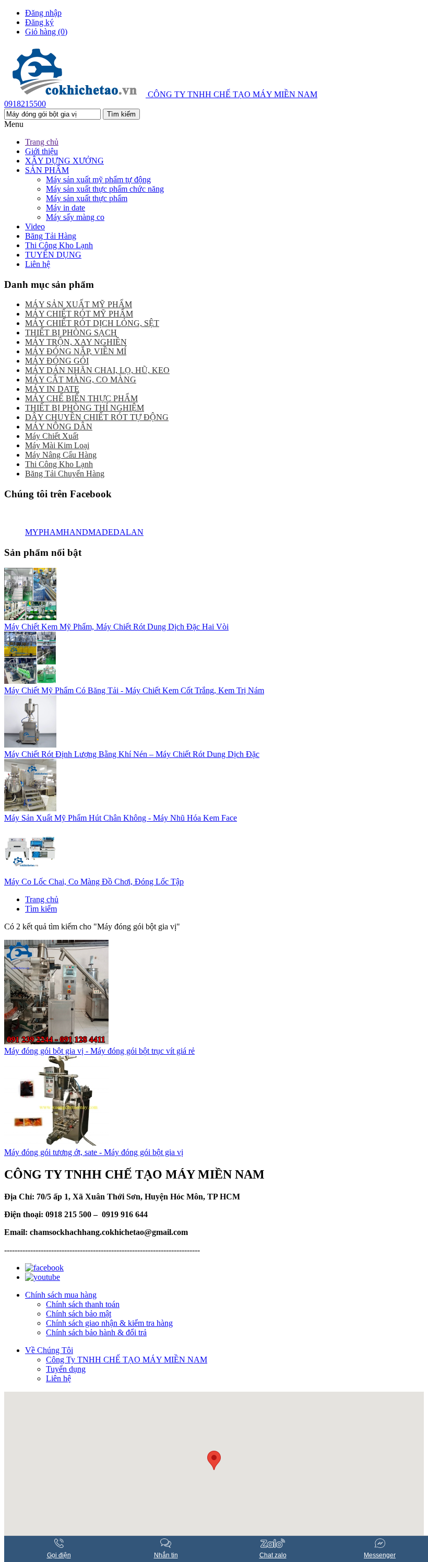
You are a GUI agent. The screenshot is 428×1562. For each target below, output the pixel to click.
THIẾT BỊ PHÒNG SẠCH (71, 332)
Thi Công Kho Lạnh (59, 245)
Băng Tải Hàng (50, 235)
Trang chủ (41, 141)
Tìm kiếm (41, 908)
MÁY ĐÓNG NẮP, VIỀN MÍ (75, 351)
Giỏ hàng (46, 31)
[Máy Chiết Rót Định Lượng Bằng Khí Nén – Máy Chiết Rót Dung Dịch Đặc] (30, 744)
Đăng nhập (43, 12)
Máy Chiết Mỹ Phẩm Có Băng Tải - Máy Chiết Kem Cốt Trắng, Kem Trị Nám (134, 690)
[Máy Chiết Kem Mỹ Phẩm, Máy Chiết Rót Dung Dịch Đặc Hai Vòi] (30, 617)
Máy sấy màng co (75, 217)
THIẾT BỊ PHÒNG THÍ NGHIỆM (84, 407)
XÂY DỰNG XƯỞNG (64, 160)
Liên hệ (37, 264)
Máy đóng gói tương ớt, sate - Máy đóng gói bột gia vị (93, 1152)
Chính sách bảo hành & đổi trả (96, 1332)
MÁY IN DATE (52, 388)
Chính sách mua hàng (61, 1294)
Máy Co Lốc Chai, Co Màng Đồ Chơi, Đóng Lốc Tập (94, 881)
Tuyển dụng (66, 1369)
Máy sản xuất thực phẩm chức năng (105, 188)
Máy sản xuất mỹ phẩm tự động (98, 179)
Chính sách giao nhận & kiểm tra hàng (109, 1323)
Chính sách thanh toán (83, 1304)
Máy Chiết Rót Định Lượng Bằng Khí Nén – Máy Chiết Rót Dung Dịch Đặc (131, 754)
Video (35, 226)
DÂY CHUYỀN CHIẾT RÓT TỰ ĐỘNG (97, 417)
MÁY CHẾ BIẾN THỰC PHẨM (81, 398)
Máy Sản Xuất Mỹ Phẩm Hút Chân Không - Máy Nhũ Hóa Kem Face (120, 817)
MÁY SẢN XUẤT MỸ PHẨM (78, 304)
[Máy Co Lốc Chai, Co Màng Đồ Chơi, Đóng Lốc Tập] (30, 872)
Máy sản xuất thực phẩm (86, 198)
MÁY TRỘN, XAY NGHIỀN (76, 341)
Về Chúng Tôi (49, 1350)
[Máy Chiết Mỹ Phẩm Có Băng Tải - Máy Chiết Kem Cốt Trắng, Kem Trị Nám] (30, 681)
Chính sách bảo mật (78, 1313)
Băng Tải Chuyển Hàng (64, 473)
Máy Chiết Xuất (51, 436)
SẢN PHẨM (47, 170)
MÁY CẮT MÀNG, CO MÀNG (80, 379)
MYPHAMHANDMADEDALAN (84, 532)
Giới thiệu (41, 151)
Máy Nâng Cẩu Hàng (61, 454)
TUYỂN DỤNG (53, 254)
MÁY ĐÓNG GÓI (57, 360)
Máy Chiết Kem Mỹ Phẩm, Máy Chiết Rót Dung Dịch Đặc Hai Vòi (116, 626)
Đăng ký (39, 22)
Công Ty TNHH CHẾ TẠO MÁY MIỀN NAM (126, 1359)
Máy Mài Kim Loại (57, 445)
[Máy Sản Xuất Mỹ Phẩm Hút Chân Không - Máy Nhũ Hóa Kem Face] (30, 808)
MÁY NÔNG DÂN (58, 426)
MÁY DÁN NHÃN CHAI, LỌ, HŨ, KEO (97, 370)
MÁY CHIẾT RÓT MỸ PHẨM (79, 313)
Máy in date (65, 207)
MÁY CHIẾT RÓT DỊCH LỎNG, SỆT (92, 323)
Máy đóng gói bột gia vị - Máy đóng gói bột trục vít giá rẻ (99, 1050)
